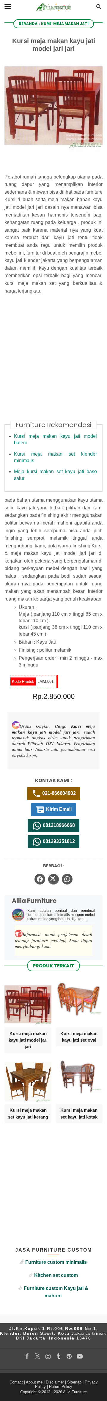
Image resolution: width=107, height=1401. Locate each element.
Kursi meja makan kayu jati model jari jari (28, 1040)
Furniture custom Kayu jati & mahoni (56, 1292)
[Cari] (99, 8)
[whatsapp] (67, 879)
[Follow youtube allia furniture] (79, 1356)
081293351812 (58, 841)
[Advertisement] (53, 361)
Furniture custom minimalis (56, 1262)
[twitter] (53, 879)
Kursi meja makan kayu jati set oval (78, 1037)
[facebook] (39, 879)
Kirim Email (58, 809)
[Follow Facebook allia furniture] (27, 1356)
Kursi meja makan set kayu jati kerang (28, 1113)
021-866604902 (58, 793)
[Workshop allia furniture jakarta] (53, 12)
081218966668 (58, 825)
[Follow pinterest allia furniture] (68, 1356)
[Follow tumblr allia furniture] (58, 1356)
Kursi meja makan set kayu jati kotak (78, 1113)
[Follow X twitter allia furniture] (37, 1356)
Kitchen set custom (56, 1275)
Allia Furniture (75, 1392)
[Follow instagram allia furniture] (48, 1356)
